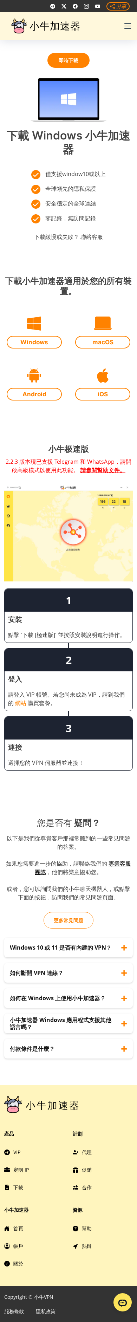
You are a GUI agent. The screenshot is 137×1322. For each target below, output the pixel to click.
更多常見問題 (68, 920)
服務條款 (14, 1311)
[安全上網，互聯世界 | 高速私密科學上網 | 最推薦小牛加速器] (52, 6)
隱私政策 (46, 1311)
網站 (20, 703)
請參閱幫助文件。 (102, 470)
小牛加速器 (55, 26)
